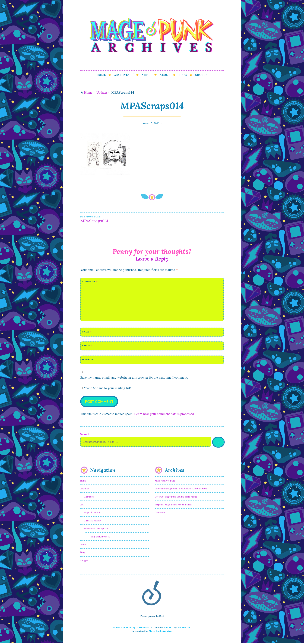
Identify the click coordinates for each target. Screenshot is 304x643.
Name (87, 331)
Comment (90, 281)
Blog (183, 75)
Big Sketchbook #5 (100, 536)
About (165, 75)
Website (88, 359)
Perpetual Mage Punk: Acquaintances (173, 504)
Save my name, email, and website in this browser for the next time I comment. (134, 377)
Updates (101, 92)
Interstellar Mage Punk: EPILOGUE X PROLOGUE (181, 488)
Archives (122, 75)
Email (87, 345)
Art (145, 75)
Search (85, 434)
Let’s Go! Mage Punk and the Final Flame (176, 496)
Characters (89, 496)
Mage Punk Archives (161, 630)
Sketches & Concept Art (96, 528)
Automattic (184, 627)
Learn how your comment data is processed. (164, 413)
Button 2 (169, 627)
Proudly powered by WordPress (131, 627)
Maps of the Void (92, 512)
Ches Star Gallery (93, 520)
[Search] (218, 442)
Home (101, 75)
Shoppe (201, 75)
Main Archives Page (165, 480)
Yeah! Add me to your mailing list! (107, 388)
